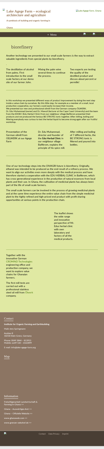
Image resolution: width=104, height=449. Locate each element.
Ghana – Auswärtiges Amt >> (18, 409)
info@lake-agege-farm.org (23, 347)
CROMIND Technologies (19, 262)
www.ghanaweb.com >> (15, 418)
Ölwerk (29, 292)
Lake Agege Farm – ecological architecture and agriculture (28, 13)
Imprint (65, 434)
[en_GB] (96, 34)
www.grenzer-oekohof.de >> (17, 423)
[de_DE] (87, 34)
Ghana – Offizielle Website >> (18, 414)
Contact (42, 434)
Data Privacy (53, 434)
